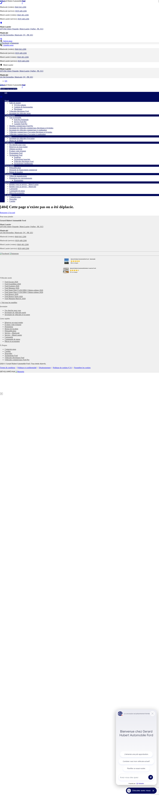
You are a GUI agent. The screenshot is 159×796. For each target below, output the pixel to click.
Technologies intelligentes (23, 164)
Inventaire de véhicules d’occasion (22, 138)
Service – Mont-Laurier (13, 335)
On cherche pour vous (17, 145)
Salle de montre (15, 103)
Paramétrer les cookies (82, 368)
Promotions (9, 174)
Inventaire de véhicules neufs (20, 113)
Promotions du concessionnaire (20, 178)
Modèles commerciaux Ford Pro (21, 126)
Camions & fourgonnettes (23, 107)
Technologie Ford (15, 155)
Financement (9, 166)
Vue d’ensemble (15, 117)
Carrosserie (13, 189)
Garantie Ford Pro (20, 124)
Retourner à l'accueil (7, 213)
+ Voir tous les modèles (8, 303)
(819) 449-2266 (21, 11)
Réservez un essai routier (18, 147)
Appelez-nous (8, 45)
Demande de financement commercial (23, 170)
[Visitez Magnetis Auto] (19, 372)
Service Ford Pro (20, 122)
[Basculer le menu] (1, 39)
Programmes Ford (15, 153)
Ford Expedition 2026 (13, 284)
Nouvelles (13, 199)
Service (7, 182)
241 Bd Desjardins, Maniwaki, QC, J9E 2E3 (16, 35)
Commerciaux (10, 115)
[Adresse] (1, 23)
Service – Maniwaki (12, 333)
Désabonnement (45, 368)
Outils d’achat (10, 143)
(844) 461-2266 (23, 15)
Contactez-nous (15, 197)
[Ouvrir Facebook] (4, 43)
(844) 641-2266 (20, 7)
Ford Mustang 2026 (12, 288)
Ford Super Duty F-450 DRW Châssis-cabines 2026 (24, 290)
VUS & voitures (20, 105)
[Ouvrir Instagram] (14, 43)
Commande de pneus (17, 191)
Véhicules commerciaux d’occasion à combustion (27, 134)
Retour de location (16, 172)
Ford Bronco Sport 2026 (14, 296)
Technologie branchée (22, 159)
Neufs (7, 101)
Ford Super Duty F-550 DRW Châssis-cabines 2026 (24, 292)
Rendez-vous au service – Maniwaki (22, 187)
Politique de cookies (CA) (62, 368)
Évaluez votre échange (17, 151)
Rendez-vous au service (8, 89)
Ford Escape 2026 (11, 282)
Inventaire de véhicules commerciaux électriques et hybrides (31, 128)
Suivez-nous (7, 41)
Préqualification (15, 168)
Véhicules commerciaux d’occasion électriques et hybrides (30, 132)
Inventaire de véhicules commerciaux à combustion (28, 130)
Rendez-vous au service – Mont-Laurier (24, 184)
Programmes (18, 180)
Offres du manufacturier (18, 176)
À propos (8, 195)
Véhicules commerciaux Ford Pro (17, 360)
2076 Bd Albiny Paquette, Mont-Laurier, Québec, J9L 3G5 (21, 29)
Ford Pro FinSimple (21, 120)
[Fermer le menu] (1, 97)
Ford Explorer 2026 (12, 286)
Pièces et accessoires (12, 341)
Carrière (12, 201)
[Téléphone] (1, 3)
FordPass (17, 157)
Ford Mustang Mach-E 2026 (15, 299)
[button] (79, 261)
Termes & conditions (7, 368)
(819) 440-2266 (23, 19)
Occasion (8, 136)
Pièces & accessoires (16, 193)
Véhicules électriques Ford (19, 111)
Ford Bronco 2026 (11, 294)
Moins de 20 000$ (16, 141)
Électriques (18, 109)
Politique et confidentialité (27, 368)
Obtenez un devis (15, 149)
